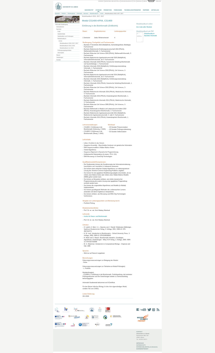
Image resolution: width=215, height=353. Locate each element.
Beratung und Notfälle (112, 1)
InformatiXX (61, 52)
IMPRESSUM (140, 343)
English (158, 1)
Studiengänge (71, 13)
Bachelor (58, 29)
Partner (146, 10)
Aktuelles (155, 10)
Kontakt (101, 1)
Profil (59, 31)
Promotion (108, 10)
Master (58, 55)
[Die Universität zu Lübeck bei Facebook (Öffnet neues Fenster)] (137, 311)
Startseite (57, 13)
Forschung (118, 10)
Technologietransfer (132, 10)
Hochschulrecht (126, 1)
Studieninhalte (61, 34)
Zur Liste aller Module (144, 27)
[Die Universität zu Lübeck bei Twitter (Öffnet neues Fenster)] (148, 311)
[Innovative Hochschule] (109, 324)
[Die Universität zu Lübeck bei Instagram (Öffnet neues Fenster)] (153, 311)
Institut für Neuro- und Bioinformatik (95, 216)
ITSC (134, 1)
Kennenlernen (60, 26)
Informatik (79, 13)
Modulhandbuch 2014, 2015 (67, 45)
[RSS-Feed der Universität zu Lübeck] (157, 311)
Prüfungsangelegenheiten (64, 50)
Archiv (60, 41)
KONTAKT (139, 331)
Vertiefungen (59, 57)
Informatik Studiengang (61, 24)
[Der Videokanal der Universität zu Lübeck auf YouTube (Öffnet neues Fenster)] (142, 311)
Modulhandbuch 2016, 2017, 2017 (69, 43)
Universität (89, 10)
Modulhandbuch (62, 38)
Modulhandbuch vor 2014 (67, 48)
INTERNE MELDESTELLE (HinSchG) (147, 347)
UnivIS (145, 1)
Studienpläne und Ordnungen (65, 36)
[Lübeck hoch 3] (72, 324)
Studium (98, 10)
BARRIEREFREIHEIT (142, 349)
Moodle (139, 1)
